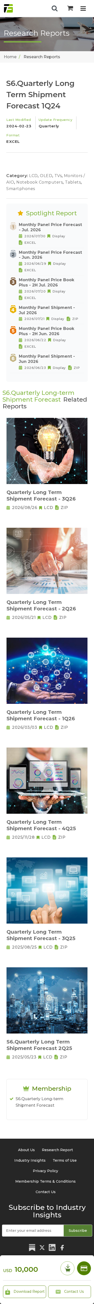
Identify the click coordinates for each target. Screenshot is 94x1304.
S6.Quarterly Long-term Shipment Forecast (39, 1102)
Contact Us (73, 1291)
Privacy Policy (45, 1171)
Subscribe (78, 1230)
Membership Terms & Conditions (45, 1181)
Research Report (57, 1150)
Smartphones (20, 188)
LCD (34, 175)
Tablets (73, 182)
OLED (46, 175)
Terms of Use (65, 1160)
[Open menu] (83, 9)
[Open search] (55, 8)
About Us (26, 1150)
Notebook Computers (40, 182)
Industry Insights (30, 1160)
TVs (58, 175)
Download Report (29, 1291)
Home (10, 56)
